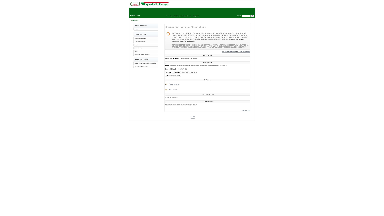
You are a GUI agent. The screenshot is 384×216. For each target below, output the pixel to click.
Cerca (239, 15)
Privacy (136, 51)
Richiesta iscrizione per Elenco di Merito (145, 63)
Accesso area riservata (140, 38)
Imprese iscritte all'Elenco (141, 66)
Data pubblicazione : (172, 69)
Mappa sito (196, 16)
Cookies (193, 116)
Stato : (167, 75)
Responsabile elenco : (173, 58)
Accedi (136, 29)
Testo (180, 16)
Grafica (176, 16)
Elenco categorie (174, 84)
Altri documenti (173, 89)
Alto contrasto (187, 16)
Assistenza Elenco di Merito (142, 54)
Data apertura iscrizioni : (173, 72)
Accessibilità (138, 48)
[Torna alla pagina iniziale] (149, 3)
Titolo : (167, 65)
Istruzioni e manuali (140, 41)
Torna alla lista (245, 110)
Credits (193, 118)
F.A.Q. (136, 44)
